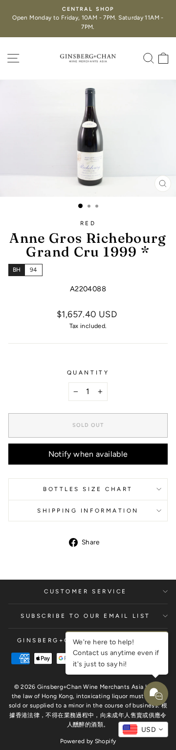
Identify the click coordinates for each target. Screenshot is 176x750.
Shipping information (88, 510)
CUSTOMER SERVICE (85, 591)
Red (88, 223)
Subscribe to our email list (85, 615)
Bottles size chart (88, 489)
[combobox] (143, 729)
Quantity (88, 372)
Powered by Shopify (88, 741)
